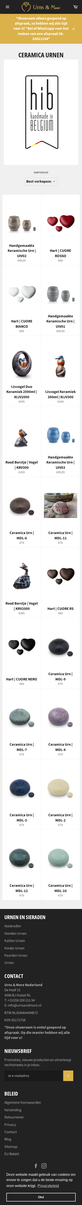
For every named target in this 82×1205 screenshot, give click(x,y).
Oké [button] (41, 1197)
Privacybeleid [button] (48, 1186)
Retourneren (14, 1117)
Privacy (10, 1124)
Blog (7, 1139)
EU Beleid (11, 1154)
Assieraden (12, 926)
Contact (10, 1132)
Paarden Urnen (15, 955)
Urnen (9, 962)
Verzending (12, 1110)
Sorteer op (41, 172)
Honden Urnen (15, 933)
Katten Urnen (14, 940)
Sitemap (10, 1146)
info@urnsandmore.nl (24, 1005)
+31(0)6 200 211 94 (21, 1000)
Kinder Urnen (14, 948)
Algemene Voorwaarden (22, 1102)
